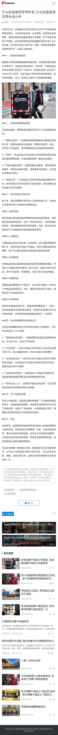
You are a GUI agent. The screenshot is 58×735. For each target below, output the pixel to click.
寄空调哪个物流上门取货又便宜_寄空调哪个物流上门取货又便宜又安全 (38, 692)
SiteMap (36, 729)
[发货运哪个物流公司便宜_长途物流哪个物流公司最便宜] (11, 563)
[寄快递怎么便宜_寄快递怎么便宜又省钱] (11, 594)
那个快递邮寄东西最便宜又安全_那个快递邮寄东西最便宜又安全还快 (38, 576)
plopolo (5, 22)
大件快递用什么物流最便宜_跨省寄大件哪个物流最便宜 (37, 677)
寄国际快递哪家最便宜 (33, 706)
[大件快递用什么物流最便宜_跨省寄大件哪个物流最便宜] (11, 679)
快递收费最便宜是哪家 (28, 490)
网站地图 (43, 729)
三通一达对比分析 (31, 660)
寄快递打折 (39, 22)
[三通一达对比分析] (11, 664)
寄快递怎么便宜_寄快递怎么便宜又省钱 (37, 592)
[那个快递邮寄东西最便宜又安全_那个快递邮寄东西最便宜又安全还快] (11, 579)
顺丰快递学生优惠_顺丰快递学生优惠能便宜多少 (28, 640)
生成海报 (9, 514)
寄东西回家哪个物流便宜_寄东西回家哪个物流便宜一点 (37, 607)
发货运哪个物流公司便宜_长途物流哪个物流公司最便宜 (37, 561)
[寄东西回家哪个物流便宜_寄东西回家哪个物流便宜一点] (11, 609)
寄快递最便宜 (9, 490)
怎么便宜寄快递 (10, 493)
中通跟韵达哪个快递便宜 (15, 621)
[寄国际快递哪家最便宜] (11, 710)
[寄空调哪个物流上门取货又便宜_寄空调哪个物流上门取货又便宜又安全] (11, 695)
